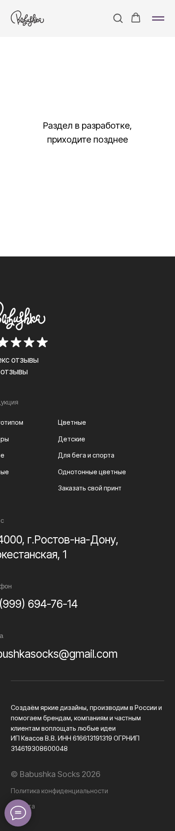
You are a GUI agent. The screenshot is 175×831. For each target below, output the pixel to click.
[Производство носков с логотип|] (30, 18)
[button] (118, 18)
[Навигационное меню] (158, 18)
